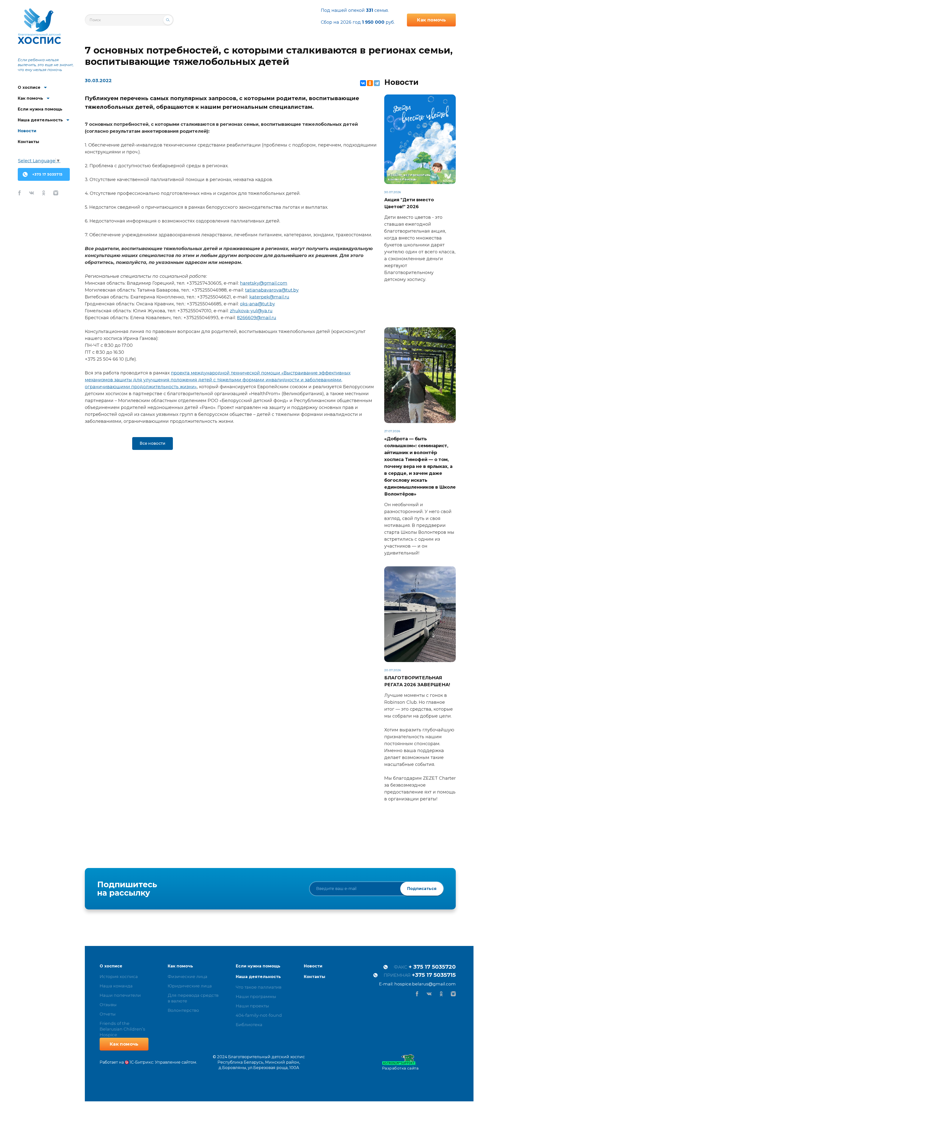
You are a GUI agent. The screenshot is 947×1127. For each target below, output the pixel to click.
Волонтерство (183, 1010)
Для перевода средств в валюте (193, 998)
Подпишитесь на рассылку (127, 888)
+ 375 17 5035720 (432, 966)
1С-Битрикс (141, 1062)
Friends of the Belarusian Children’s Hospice (122, 1029)
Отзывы (108, 1004)
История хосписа (119, 976)
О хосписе (29, 87)
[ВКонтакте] (363, 83)
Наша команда (116, 985)
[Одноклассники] (370, 83)
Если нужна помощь (40, 109)
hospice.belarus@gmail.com (425, 983)
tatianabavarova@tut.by (272, 290)
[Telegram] (377, 83)
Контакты (28, 141)
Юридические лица (190, 985)
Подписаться (422, 888)
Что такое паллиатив (258, 987)
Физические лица (187, 976)
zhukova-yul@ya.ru (251, 311)
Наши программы (256, 996)
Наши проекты (252, 1005)
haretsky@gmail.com (263, 283)
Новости (27, 131)
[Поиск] (168, 20)
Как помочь (30, 98)
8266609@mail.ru (256, 317)
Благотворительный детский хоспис (39, 26)
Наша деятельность (40, 120)
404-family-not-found (259, 1015)
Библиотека (249, 1024)
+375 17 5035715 (47, 174)
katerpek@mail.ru (269, 297)
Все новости (152, 443)
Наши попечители (120, 995)
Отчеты (108, 1014)
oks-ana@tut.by (257, 304)
